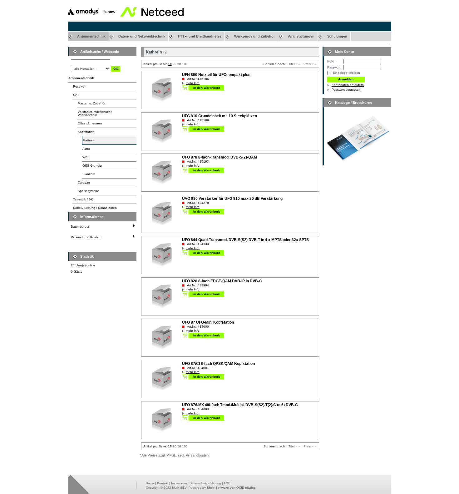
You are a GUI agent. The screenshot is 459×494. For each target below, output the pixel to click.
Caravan (84, 182)
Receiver (79, 86)
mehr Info (193, 83)
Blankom (88, 174)
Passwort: (334, 67)
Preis (307, 64)
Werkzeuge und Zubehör (254, 36)
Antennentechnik (91, 36)
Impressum (179, 483)
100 (185, 64)
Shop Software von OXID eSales (231, 487)
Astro (86, 148)
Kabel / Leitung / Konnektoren (95, 207)
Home (150, 483)
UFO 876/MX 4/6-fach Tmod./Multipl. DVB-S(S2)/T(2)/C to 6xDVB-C (240, 405)
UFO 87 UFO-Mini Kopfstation (208, 322)
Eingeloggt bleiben (346, 72)
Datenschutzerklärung (205, 483)
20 (174, 64)
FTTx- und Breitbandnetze (199, 36)
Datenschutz (80, 226)
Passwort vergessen (346, 89)
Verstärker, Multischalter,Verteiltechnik (95, 113)
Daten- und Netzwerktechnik (141, 36)
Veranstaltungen (301, 36)
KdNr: (331, 61)
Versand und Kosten (86, 237)
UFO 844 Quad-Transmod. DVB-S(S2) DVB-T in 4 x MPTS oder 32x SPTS (245, 240)
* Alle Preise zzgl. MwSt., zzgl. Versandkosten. (175, 455)
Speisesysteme (89, 191)
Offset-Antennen (90, 123)
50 (179, 64)
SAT (76, 95)
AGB (227, 483)
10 (170, 64)
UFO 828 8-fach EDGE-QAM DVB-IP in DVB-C (222, 281)
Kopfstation (86, 132)
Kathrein (89, 140)
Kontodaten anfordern (348, 85)
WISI (85, 157)
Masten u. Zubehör (91, 103)
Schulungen (337, 36)
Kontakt (162, 483)
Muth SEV (179, 487)
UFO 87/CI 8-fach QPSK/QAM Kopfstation (218, 363)
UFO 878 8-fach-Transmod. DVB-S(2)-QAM (219, 157)
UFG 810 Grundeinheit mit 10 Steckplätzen (219, 116)
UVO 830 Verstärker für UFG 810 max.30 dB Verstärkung (232, 198)
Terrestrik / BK (83, 199)
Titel (291, 64)
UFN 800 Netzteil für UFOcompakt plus (216, 75)
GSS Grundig (92, 165)
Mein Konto (344, 51)
